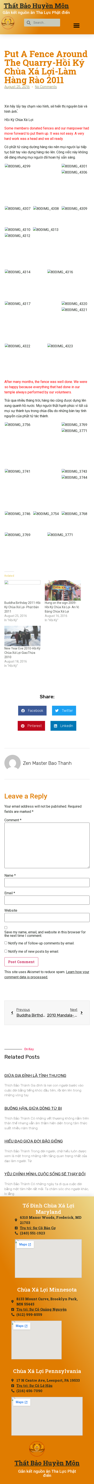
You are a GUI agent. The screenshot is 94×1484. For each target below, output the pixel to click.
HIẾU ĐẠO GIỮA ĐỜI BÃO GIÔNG (33, 1141)
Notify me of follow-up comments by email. (41, 943)
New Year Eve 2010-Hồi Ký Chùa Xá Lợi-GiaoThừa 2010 (22, 653)
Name (10, 875)
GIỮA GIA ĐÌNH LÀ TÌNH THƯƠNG (35, 1075)
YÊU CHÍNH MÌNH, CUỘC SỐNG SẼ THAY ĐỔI (44, 1174)
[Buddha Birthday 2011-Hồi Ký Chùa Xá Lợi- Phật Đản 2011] (22, 590)
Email (9, 893)
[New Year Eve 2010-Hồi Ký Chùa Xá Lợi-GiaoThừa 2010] (22, 636)
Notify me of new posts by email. (33, 951)
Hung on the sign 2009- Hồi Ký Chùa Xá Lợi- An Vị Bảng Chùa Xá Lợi (62, 607)
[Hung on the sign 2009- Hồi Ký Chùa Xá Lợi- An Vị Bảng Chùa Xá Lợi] (63, 590)
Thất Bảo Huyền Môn (36, 6)
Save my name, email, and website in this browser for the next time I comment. (45, 934)
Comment (12, 820)
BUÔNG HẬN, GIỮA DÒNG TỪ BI (33, 1108)
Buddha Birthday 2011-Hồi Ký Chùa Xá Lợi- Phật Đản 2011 (22, 607)
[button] (76, 25)
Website (10, 910)
